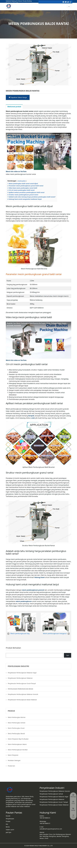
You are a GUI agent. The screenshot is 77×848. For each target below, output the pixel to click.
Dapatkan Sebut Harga (18, 97)
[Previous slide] (8, 64)
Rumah (8, 816)
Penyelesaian (10, 819)
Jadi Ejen (8, 832)
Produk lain (11, 766)
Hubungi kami (39, 577)
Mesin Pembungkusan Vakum (17, 744)
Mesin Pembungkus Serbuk (16, 723)
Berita (8, 827)
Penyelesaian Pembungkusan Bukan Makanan (22, 700)
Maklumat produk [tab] (14, 107)
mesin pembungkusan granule (33, 590)
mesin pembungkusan (24, 601)
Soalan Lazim (10, 830)
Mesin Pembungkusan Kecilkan (18, 750)
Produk (8, 821)
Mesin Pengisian (13, 755)
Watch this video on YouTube (16, 171)
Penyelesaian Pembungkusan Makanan (20, 678)
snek (33, 418)
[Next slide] (68, 64)
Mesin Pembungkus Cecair (16, 728)
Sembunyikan (22, 181)
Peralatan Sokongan (14, 760)
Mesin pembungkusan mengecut (55, 633)
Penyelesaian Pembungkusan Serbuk (51, 794)
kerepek (31, 416)
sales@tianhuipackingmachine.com (51, 829)
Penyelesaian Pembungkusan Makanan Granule (23, 694)
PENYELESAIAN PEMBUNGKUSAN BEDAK (20, 689)
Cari (67, 655)
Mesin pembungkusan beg (19, 633)
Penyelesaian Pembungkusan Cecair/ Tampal (54, 802)
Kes (7, 824)
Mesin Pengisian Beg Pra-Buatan (18, 739)
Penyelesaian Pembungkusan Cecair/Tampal (22, 683)
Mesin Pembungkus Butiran (16, 717)
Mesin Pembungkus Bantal (16, 733)
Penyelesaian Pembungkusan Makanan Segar (22, 673)
